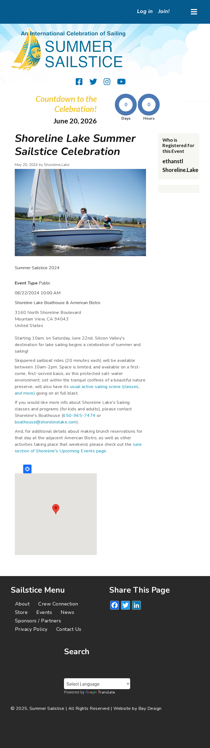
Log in (145, 11)
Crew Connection (58, 604)
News (67, 612)
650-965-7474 (79, 416)
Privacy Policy (31, 629)
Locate (27, 469)
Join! (164, 11)
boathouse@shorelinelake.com (46, 422)
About (22, 604)
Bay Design (150, 708)
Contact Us (68, 629)
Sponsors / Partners (38, 620)
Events (44, 612)
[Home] (68, 49)
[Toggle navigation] (194, 11)
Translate (106, 692)
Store (21, 612)
